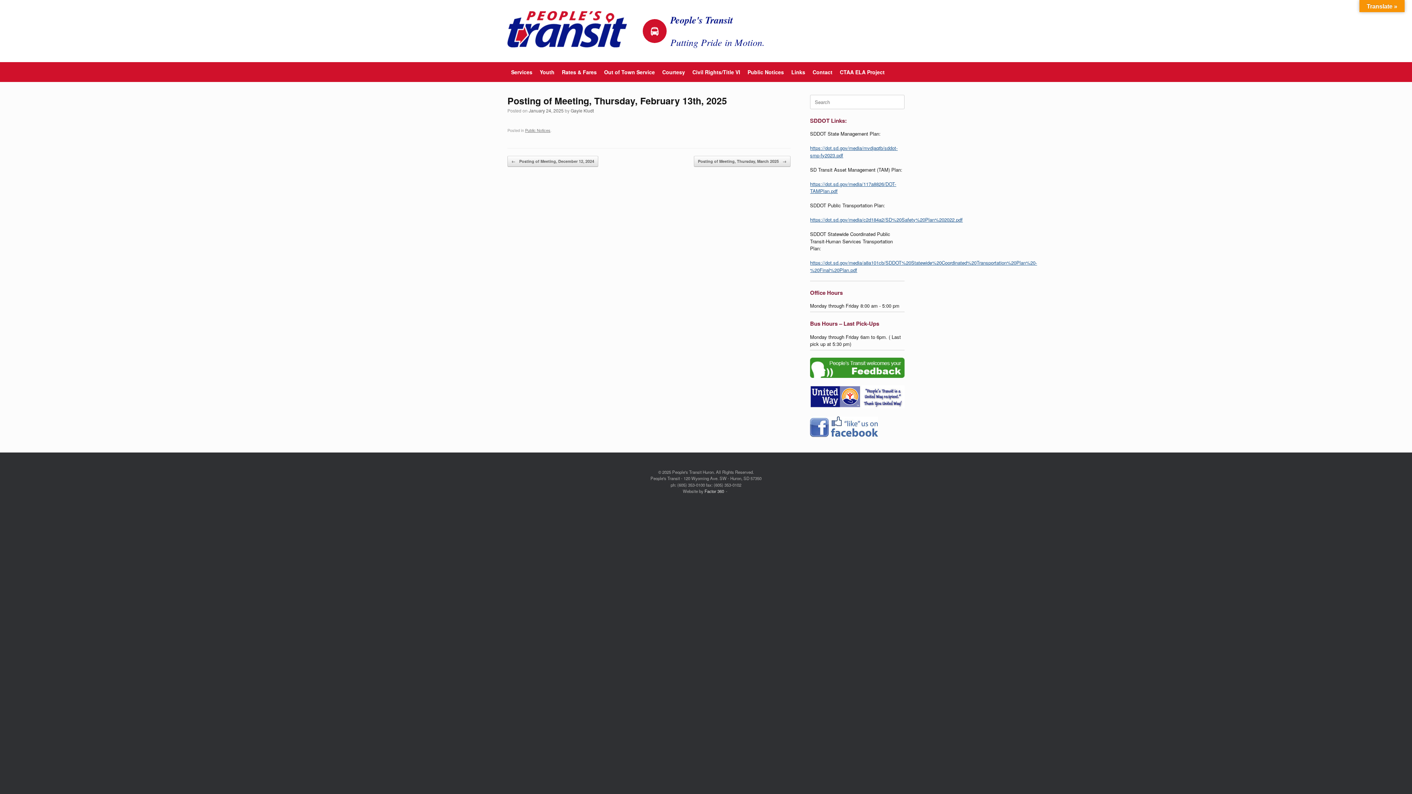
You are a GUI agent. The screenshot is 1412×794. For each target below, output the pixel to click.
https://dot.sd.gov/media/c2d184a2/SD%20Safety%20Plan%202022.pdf (886, 219)
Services (521, 72)
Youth (547, 72)
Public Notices (766, 72)
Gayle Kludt (582, 110)
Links (798, 72)
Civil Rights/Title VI (716, 72)
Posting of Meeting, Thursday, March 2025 (742, 161)
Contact (822, 72)
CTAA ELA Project (862, 72)
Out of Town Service (629, 72)
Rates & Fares (579, 72)
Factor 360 (714, 491)
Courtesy (673, 72)
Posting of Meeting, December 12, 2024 (552, 161)
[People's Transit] (567, 29)
